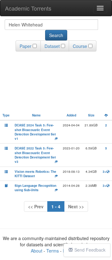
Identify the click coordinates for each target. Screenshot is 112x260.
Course (80, 46)
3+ (104, 171)
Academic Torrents (28, 8)
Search (56, 35)
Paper (25, 46)
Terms (52, 251)
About (36, 251)
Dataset (52, 46)
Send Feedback (89, 250)
